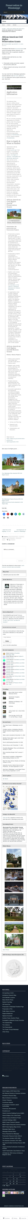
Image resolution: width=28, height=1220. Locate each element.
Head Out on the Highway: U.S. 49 (6, 530)
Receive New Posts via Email (9, 627)
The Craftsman (6, 1025)
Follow (7, 641)
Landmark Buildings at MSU (9, 1120)
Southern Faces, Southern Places (10, 1018)
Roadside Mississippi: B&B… (13, 653)
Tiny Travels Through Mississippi (10, 1029)
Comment (20, 560)
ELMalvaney (8, 44)
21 (10, 1181)
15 (13, 1179)
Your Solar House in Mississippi (10, 725)
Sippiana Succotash (7, 1016)
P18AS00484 (10, 138)
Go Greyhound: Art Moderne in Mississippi (20, 530)
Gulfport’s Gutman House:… (14, 657)
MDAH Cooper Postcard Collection (11, 1122)
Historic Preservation (10, 538)
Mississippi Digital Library (8, 1129)
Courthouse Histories (7, 1102)
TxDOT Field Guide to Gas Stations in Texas (13, 1150)
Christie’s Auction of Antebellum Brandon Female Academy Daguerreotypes (13, 730)
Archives (11, 706)
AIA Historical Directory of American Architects (14, 1093)
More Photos (6, 949)
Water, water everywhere (9, 735)
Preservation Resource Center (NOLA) (12, 1136)
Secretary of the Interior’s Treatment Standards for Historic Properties (14, 287)
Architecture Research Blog (9, 995)
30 (17, 1183)
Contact (8, 24)
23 (17, 1181)
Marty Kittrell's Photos (7, 1000)
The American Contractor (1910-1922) (11, 1140)
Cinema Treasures (7, 1100)
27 (7, 1183)
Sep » (8, 1185)
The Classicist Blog (7, 1022)
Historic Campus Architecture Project (11, 1117)
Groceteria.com (6, 1111)
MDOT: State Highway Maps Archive (11, 1127)
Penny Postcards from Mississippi (10, 1133)
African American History (15, 28)
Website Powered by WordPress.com (14, 1206)
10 (20, 1176)
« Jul (3, 1185)
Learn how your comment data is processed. (13, 566)
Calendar (14, 24)
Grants (4, 538)
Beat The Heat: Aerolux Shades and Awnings (14, 761)
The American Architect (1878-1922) (11, 1138)
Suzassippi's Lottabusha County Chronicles (13, 1020)
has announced (19, 48)
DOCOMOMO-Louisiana (8, 997)
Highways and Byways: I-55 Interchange (15, 702)
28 (10, 1183)
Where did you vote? (8, 745)
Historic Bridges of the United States (11, 1115)
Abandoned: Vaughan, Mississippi (14, 697)
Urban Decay (5, 1031)
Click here (5, 817)
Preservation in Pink (7, 1009)
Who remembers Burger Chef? (10, 752)
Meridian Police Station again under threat (13, 738)
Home (4, 28)
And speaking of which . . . (8, 993)
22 (13, 1181)
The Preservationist (7, 1027)
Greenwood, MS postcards (9, 1108)
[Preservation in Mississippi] (14, 17)
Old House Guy (6, 1004)
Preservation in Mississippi (14, 6)
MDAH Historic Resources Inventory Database (14, 1124)
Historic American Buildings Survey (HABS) (13, 1113)
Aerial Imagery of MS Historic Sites (11, 1091)
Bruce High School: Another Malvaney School (15, 692)
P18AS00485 (15, 134)
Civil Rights (22, 536)
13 (7, 1179)
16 (17, 1179)
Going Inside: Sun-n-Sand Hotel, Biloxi (17, 711)
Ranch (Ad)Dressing (8, 742)
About (3, 24)
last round (15, 75)
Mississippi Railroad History (9, 1131)
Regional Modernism (7, 1013)
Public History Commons (8, 1011)
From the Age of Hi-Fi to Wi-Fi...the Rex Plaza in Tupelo (15, 716)
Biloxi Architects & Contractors (10, 1098)
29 (13, 1183)
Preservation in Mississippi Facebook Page (13, 1006)
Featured (13, 539)
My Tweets (5, 779)
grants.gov (14, 150)
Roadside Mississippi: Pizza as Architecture (13, 748)
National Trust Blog (7, 1002)
